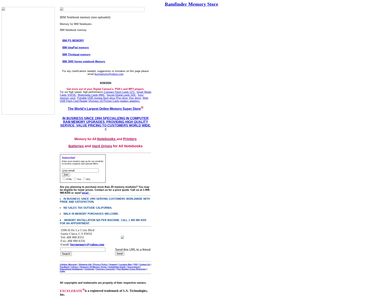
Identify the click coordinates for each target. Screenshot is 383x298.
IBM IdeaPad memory (75, 47)
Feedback (64, 267)
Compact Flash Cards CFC (119, 91)
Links (62, 271)
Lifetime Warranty (68, 264)
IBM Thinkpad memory (76, 54)
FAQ (136, 264)
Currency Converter (105, 269)
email (85, 192)
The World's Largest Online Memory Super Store (104, 108)
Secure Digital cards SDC (121, 94)
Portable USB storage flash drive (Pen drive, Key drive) (109, 97)
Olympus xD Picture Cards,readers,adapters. (114, 100)
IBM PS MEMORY (73, 40)
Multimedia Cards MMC (91, 94)
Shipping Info (85, 264)
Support (113, 264)
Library (74, 267)
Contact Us (144, 264)
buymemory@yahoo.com (109, 74)
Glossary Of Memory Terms (93, 267)
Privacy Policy (100, 264)
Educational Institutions (71, 269)
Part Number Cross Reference (131, 269)
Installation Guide (117, 267)
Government (133, 267)
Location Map (125, 264)
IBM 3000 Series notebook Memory (83, 61)
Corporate (89, 269)
